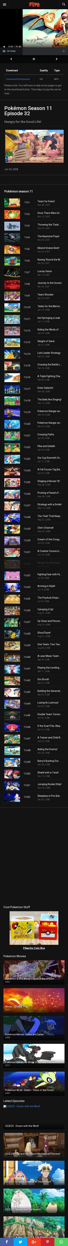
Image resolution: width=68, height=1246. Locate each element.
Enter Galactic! (45, 387)
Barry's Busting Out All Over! (49, 761)
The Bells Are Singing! (49, 399)
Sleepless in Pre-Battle (49, 795)
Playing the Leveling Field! (49, 667)
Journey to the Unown (49, 283)
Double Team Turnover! (49, 714)
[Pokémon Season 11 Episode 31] (11, 59)
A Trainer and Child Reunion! (49, 737)
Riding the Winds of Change (49, 329)
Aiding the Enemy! (47, 749)
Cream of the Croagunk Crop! (49, 539)
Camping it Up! (45, 609)
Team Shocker (45, 294)
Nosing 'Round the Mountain (49, 259)
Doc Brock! (43, 679)
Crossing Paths (45, 434)
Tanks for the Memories (49, 306)
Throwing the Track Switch (49, 224)
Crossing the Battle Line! (49, 364)
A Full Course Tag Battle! (49, 469)
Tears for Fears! (46, 201)
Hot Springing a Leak (48, 318)
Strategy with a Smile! (49, 504)
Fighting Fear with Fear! (49, 574)
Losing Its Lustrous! (47, 702)
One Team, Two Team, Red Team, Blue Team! (49, 644)
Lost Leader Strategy (49, 352)
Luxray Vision (44, 271)
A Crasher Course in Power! (49, 551)
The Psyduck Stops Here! (49, 597)
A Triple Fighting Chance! (49, 376)
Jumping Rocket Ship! (49, 784)
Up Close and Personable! (49, 621)
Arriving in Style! (46, 586)
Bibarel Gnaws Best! (48, 248)
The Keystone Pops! (48, 236)
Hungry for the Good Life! (49, 562)
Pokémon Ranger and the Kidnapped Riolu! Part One (49, 411)
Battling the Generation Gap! (49, 691)
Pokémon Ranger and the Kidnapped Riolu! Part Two (49, 422)
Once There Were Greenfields (49, 213)
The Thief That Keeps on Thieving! (49, 516)
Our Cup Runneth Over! (49, 457)
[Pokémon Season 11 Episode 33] (56, 59)
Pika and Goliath (46, 446)
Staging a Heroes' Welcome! (49, 481)
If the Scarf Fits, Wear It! (49, 726)
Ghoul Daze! (44, 632)
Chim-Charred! (45, 527)
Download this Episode (18, 79)
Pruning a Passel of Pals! (49, 492)
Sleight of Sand (45, 341)
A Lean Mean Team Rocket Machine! (49, 656)
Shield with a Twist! (48, 772)
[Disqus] (34, 855)
